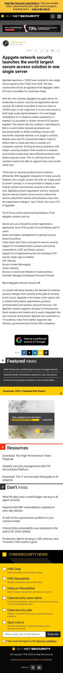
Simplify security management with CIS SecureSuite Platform (26, 467)
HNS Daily (14, 569)
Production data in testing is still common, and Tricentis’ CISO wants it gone (30, 540)
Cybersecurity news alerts (24, 598)
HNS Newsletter (18, 578)
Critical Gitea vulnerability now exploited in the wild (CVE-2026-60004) (30, 530)
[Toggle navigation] (59, 16)
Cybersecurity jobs (19, 610)
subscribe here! (41, 9)
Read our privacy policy (21, 660)
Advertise (48, 660)
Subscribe (53, 634)
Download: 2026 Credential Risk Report (24, 391)
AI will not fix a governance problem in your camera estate (29, 380)
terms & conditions (46, 641)
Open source (15, 622)
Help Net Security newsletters (22, 3)
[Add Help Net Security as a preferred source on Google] (58, 50)
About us (37, 660)
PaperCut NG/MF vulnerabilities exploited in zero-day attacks (30, 375)
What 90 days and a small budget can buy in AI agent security (30, 369)
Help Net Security (18, 42)
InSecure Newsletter (21, 588)
